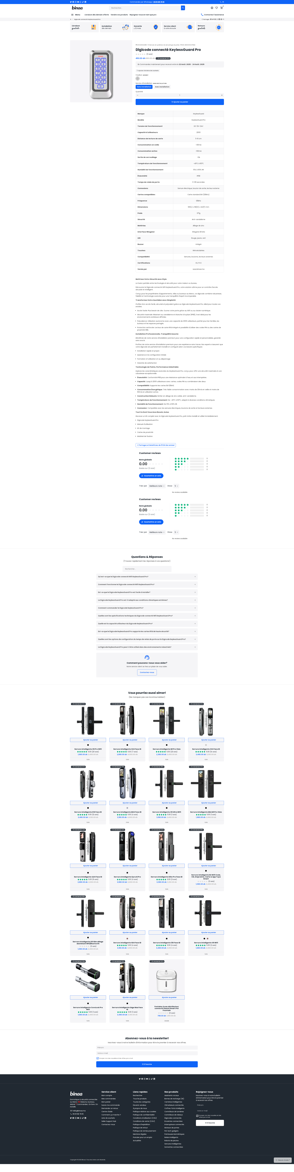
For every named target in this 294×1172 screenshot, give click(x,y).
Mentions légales (139, 1134)
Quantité (139, 91)
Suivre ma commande (111, 1105)
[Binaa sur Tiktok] (83, 2)
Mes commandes (109, 1099)
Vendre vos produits (119, 15)
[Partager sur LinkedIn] (219, 19)
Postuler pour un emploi (142, 1137)
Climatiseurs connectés (174, 1105)
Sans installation (144, 87)
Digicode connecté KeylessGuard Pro (87, 19)
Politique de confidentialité (143, 1115)
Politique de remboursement (144, 1131)
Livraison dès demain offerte (97, 15)
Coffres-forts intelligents (174, 1108)
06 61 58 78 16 (76, 1114)
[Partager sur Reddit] (221, 19)
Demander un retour (110, 1108)
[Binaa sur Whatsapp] (80, 2)
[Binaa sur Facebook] (73, 2)
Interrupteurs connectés (174, 1124)
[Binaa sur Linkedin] (85, 2)
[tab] (147, 577)
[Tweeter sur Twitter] (213, 19)
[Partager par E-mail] (223, 19)
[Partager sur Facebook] (211, 19)
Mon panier (106, 1102)
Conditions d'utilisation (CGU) (145, 1118)
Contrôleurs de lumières (174, 1111)
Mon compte (107, 1095)
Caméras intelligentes (173, 1102)
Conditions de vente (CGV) (144, 1121)
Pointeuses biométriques (174, 1134)
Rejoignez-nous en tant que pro (143, 15)
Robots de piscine (171, 1140)
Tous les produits (140, 1099)
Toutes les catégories (141, 1102)
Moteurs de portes (171, 1128)
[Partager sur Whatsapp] (217, 19)
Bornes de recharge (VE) (174, 1099)
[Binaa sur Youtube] (78, 2)
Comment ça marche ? (111, 1115)
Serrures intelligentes (172, 1144)
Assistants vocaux (171, 1095)
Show (169, 486)
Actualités (137, 1140)
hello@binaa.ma (78, 1111)
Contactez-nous (147, 672)
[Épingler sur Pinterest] (215, 19)
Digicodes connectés (172, 1118)
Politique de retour (140, 1128)
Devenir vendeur (139, 1105)
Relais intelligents (171, 1137)
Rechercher (137, 1095)
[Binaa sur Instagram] (75, 2)
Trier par (143, 486)
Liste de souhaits (108, 1118)
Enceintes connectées (173, 1121)
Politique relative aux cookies (144, 1111)
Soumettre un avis (152, 476)
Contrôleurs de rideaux (173, 1115)
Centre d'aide (107, 1111)
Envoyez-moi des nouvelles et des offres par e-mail (116, 1058)
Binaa (84, 1160)
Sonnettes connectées (173, 1147)
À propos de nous (140, 1108)
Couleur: (142, 75)
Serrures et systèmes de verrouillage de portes (164, 45)
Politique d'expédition (141, 1124)
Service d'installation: (151, 83)
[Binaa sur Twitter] (71, 2)
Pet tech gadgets (171, 1131)
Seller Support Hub (109, 1121)
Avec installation (162, 87)
